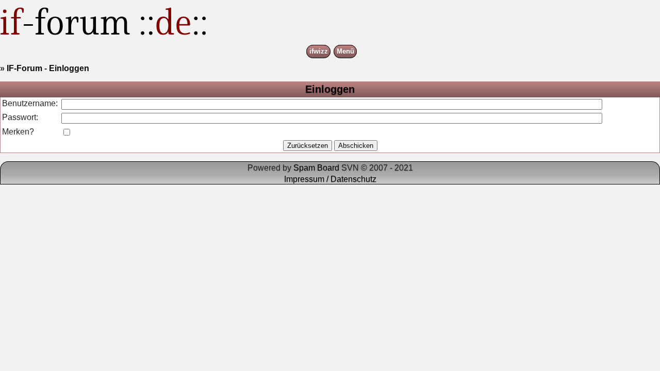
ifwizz (318, 52)
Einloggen (69, 68)
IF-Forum (24, 68)
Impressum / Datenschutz (330, 179)
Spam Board (316, 167)
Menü (345, 52)
